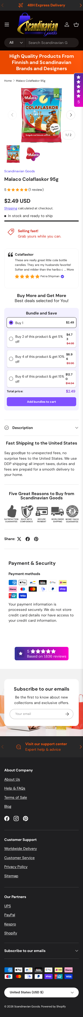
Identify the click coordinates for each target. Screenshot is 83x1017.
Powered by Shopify (53, 1006)
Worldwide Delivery (20, 848)
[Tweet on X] (19, 539)
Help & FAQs (14, 788)
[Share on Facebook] (27, 539)
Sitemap (11, 876)
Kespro (10, 924)
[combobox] (41, 42)
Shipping (10, 208)
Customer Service (19, 857)
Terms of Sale (15, 797)
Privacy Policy (15, 866)
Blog (7, 806)
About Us (12, 779)
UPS (7, 906)
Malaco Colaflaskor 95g (30, 81)
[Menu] (6, 24)
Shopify (10, 933)
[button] (76, 24)
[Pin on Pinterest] (36, 539)
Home (8, 81)
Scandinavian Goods (19, 171)
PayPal (9, 915)
